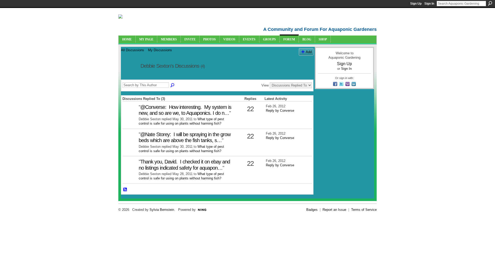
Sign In (429, 3)
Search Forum (172, 85)
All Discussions (132, 50)
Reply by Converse (280, 110)
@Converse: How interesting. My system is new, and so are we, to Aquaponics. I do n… (185, 110)
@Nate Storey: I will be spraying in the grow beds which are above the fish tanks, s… (184, 137)
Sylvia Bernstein (162, 210)
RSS (125, 189)
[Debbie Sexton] (129, 77)
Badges (312, 210)
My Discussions (160, 50)
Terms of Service (364, 210)
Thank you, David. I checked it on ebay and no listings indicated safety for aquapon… (184, 164)
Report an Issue (334, 210)
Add (309, 52)
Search (490, 3)
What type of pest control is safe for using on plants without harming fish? (181, 121)
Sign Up (416, 3)
